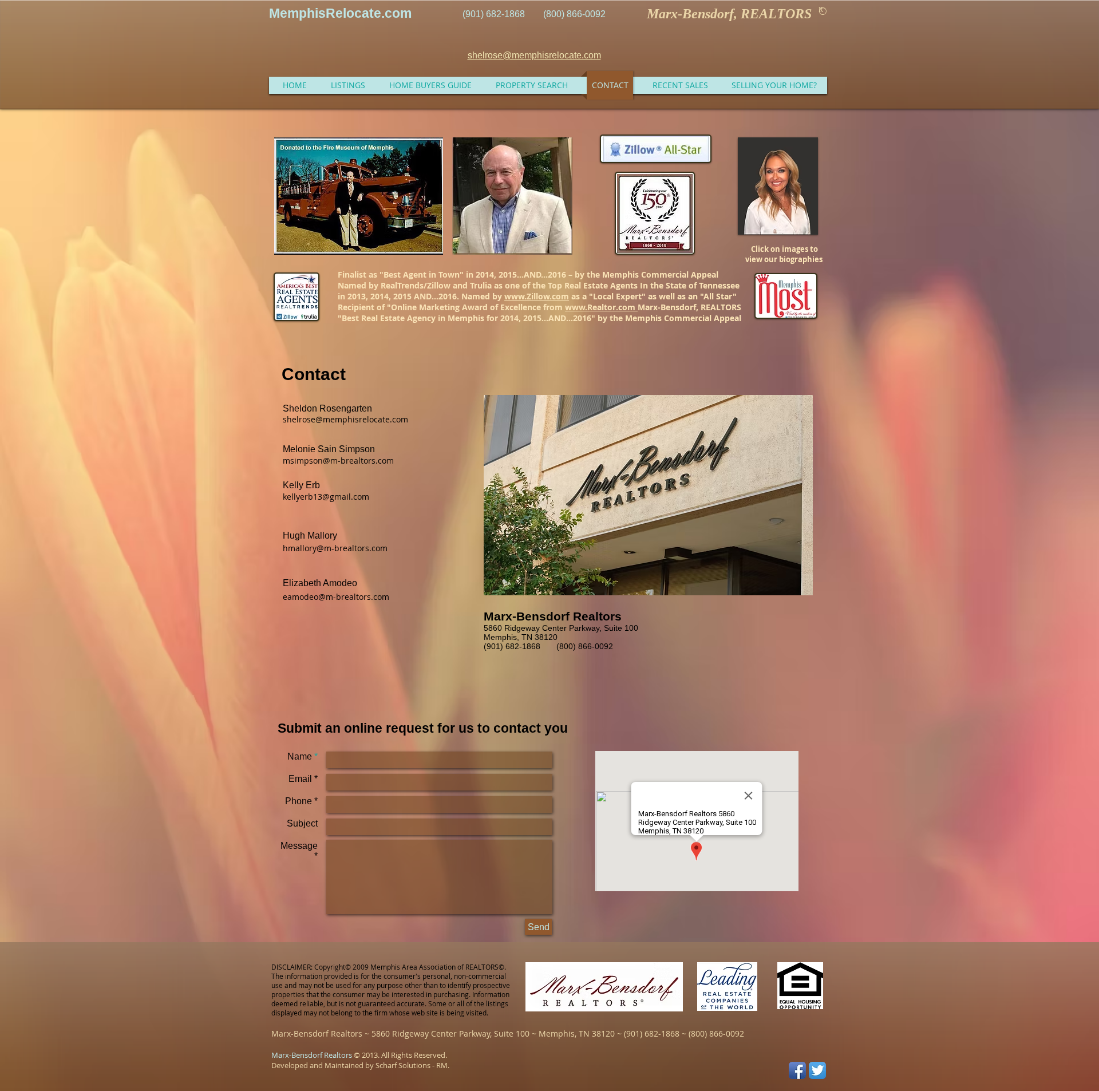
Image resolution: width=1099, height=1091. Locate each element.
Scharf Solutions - (404, 1065)
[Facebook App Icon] (797, 1070)
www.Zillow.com (536, 296)
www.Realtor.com (601, 307)
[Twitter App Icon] (817, 1070)
